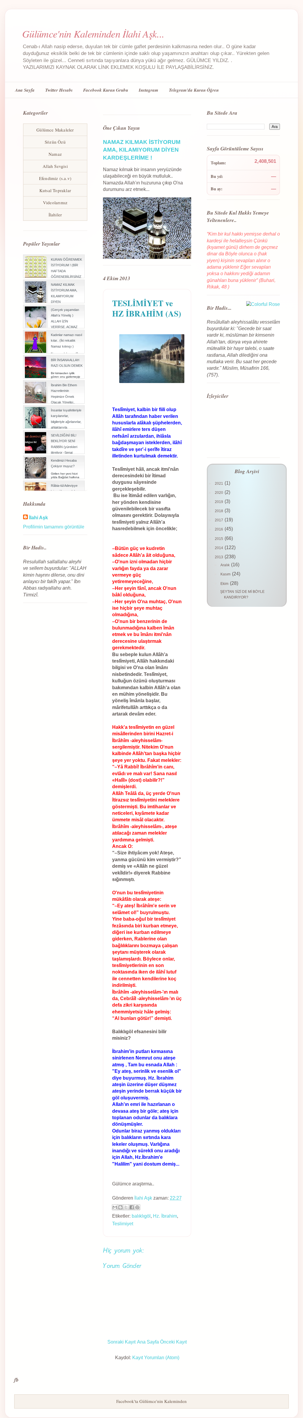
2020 (219, 493)
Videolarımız (55, 202)
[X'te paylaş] (126, 1207)
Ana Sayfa (25, 90)
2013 (219, 557)
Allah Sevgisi (55, 166)
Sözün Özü (55, 142)
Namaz (55, 154)
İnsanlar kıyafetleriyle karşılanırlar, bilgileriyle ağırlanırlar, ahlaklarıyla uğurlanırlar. (66, 421)
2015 (219, 539)
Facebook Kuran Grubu (105, 90)
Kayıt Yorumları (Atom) (155, 1357)
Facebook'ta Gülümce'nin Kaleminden (151, 1401)
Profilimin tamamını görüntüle (53, 526)
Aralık (225, 565)
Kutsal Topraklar (55, 190)
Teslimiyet (122, 1223)
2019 (219, 502)
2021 (219, 483)
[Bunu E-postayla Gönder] (115, 1207)
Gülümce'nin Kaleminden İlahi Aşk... (93, 33)
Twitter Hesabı (58, 90)
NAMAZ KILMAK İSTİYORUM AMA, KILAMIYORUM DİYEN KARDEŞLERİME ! (141, 149)
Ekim (224, 584)
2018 (219, 511)
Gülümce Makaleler (55, 130)
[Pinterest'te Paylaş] (137, 1207)
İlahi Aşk (38, 517)
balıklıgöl (141, 1216)
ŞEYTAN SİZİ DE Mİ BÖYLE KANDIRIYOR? (242, 594)
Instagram (148, 90)
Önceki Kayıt (173, 1341)
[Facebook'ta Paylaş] (132, 1207)
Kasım (225, 574)
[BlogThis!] (120, 1207)
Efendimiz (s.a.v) (55, 178)
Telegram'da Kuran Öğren (194, 90)
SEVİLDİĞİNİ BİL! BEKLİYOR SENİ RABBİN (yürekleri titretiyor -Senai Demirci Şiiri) (64, 447)
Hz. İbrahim (165, 1216)
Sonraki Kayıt (121, 1341)
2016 (219, 529)
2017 (219, 520)
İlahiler (55, 215)
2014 (219, 548)
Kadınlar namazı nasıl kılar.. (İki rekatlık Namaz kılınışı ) (66, 340)
